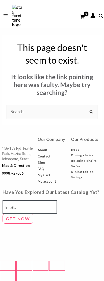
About (42, 150)
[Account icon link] (92, 15)
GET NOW (18, 218)
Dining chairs (82, 155)
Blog (41, 162)
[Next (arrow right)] (24, 276)
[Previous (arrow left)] (8, 276)
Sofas (76, 166)
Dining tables (82, 172)
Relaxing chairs (84, 161)
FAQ (41, 169)
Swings (77, 177)
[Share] (40, 266)
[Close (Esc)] (57, 266)
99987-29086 (12, 173)
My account (47, 181)
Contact (44, 156)
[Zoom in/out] (8, 266)
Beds (75, 149)
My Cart (44, 175)
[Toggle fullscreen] (24, 266)
